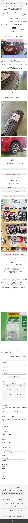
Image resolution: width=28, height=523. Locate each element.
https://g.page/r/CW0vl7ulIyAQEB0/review (14, 177)
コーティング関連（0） (6, 445)
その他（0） (4, 455)
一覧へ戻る (18, 21)
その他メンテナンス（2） (7, 434)
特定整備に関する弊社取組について (18, 505)
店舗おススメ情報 (18, 14)
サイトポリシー (7, 505)
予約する (14, 521)
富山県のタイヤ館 (10, 14)
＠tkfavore (19, 274)
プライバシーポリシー (19, 503)
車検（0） (4, 439)
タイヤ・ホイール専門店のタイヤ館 (3, 14)
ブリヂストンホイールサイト (19, 510)
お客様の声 (21, 499)
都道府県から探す (7, 14)
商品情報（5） (5, 460)
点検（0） (4, 437)
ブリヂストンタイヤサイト (7, 510)
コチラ (20, 264)
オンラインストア (13, 511)
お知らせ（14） (5, 458)
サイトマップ (8, 503)
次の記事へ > (23, 21)
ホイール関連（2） (6, 429)
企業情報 (14, 506)
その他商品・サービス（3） (7, 452)
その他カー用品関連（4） (7, 450)
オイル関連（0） (5, 431)
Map (23, 9)
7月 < (4, 383)
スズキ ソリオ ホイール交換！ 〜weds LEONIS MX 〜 (13, 414)
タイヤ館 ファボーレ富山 (10, 3)
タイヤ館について (8, 499)
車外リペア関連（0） (6, 447)
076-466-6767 (10, 8)
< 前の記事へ (11, 21)
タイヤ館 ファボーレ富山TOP (14, 14)
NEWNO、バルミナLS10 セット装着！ (9, 416)
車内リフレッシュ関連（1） (7, 442)
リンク (13, 503)
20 (17, 394)
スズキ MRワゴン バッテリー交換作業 (10, 411)
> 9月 (24, 383)
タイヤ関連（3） (5, 426)
